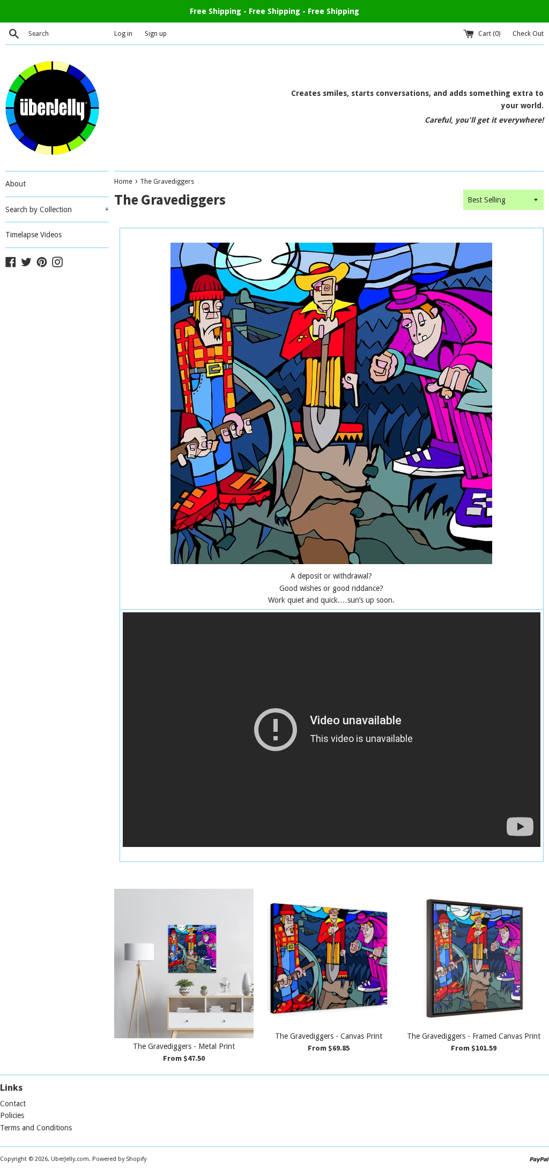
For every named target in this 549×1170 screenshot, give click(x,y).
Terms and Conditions (36, 1127)
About (15, 183)
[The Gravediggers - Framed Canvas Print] (474, 958)
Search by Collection (57, 209)
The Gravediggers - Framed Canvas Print (473, 1036)
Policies (12, 1115)
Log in (123, 33)
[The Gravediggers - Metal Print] (184, 963)
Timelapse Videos (33, 234)
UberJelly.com (70, 1159)
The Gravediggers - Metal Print (184, 1046)
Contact (13, 1103)
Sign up (156, 33)
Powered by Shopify (119, 1159)
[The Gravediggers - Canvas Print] (328, 958)
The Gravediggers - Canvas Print (328, 1036)
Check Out (528, 33)
